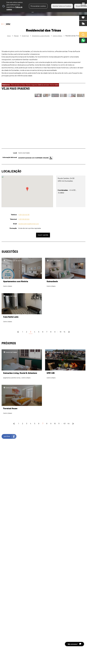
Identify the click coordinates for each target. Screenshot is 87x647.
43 (64, 423)
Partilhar (7, 436)
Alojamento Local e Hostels (41, 36)
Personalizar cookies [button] (38, 6)
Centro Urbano (57, 36)
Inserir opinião (43, 235)
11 (59, 423)
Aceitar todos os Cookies (62, 6)
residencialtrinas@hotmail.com (28, 224)
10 (55, 423)
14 (64, 332)
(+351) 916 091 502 (23, 219)
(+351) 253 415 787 (23, 214)
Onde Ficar (25, 36)
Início (9, 36)
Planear (16, 36)
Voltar (8, 24)
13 (60, 332)
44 (68, 423)
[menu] (83, 3)
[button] (27, 189)
